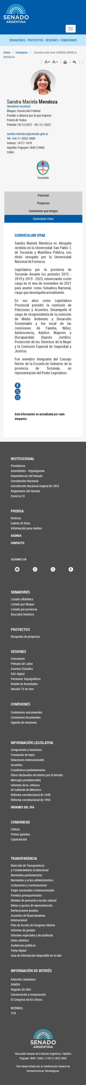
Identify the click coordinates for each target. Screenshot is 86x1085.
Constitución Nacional (24, 481)
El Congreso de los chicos (26, 999)
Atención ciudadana (23, 979)
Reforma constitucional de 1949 (30, 795)
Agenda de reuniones (24, 722)
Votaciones (18, 658)
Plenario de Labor (22, 663)
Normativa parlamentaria (26, 875)
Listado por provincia (24, 609)
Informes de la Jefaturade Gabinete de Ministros (26, 787)
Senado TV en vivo (22, 689)
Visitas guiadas (20, 834)
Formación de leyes (23, 755)
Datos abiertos (20, 940)
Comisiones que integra (43, 211)
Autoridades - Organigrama (27, 471)
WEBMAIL (17, 1008)
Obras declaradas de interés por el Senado (37, 775)
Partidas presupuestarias (26, 895)
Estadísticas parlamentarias (28, 770)
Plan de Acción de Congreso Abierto (33, 925)
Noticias (16, 518)
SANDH (15, 984)
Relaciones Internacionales (27, 760)
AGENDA (16, 535)
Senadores (22, 52)
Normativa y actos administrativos (32, 880)
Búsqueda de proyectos (25, 636)
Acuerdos (16, 765)
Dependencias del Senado (27, 476)
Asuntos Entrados (22, 668)
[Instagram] (35, 569)
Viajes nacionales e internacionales (32, 890)
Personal (43, 195)
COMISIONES (69, 40)
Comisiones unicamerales (26, 712)
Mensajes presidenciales (26, 780)
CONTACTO (17, 543)
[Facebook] (71, 569)
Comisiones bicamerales (26, 717)
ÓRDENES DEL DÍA (22, 807)
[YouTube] (17, 569)
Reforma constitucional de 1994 (30, 800)
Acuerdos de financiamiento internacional (28, 917)
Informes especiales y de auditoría (32, 935)
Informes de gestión (23, 930)
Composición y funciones (26, 750)
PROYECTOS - (36, 40)
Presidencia (18, 466)
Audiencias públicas (23, 945)
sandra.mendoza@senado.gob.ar (27, 134)
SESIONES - (53, 40)
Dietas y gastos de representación (32, 905)
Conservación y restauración (28, 994)
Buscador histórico (22, 614)
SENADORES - (18, 40)
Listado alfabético (22, 599)
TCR (13, 1013)
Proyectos (43, 203)
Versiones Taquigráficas (26, 679)
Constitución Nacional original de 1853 (35, 486)
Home (6, 52)
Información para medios (26, 528)
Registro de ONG (21, 989)
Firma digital (18, 950)
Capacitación (19, 839)
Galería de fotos (20, 523)
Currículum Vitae (43, 218)
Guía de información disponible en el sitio (36, 955)
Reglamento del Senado (25, 491)
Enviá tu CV (18, 496)
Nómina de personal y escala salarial (33, 900)
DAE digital (18, 674)
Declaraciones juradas (24, 910)
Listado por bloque (22, 604)
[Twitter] (53, 569)
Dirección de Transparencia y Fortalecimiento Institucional (29, 867)
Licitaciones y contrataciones (29, 885)
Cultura (15, 829)
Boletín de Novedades (24, 684)
